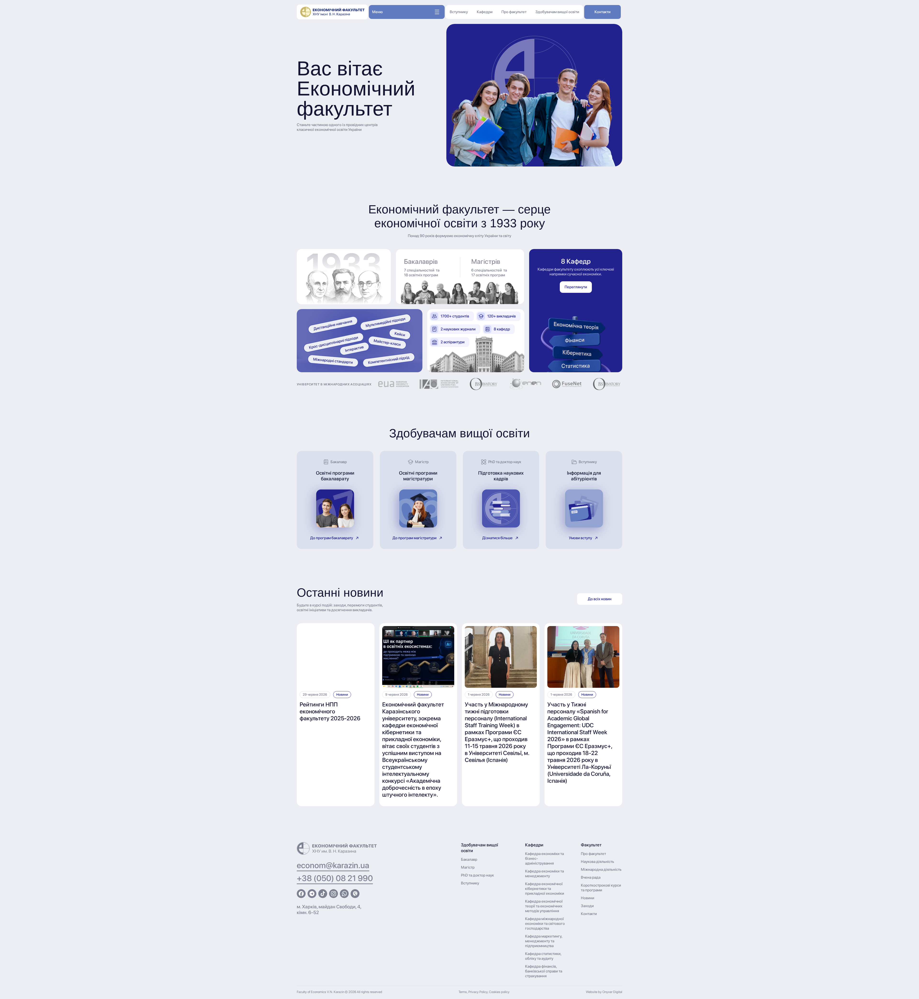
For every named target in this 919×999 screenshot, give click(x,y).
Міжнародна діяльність (601, 869)
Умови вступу (580, 538)
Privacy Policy (478, 992)
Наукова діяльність (597, 861)
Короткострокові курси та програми (601, 887)
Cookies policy (499, 992)
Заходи (587, 906)
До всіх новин (599, 599)
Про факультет (514, 12)
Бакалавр (469, 859)
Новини (342, 694)
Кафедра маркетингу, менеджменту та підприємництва (543, 941)
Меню (377, 12)
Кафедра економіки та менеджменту (544, 873)
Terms (463, 992)
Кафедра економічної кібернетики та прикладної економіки (544, 889)
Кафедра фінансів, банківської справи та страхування (543, 971)
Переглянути (576, 287)
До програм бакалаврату (331, 538)
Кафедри (485, 12)
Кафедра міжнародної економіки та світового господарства (545, 923)
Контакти (602, 12)
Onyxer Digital (612, 992)
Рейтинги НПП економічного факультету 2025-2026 (330, 711)
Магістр (468, 867)
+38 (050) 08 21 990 (335, 878)
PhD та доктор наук (477, 875)
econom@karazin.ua (333, 865)
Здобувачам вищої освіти (557, 12)
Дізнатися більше (497, 538)
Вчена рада (590, 877)
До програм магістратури (414, 538)
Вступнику (459, 12)
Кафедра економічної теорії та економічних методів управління (544, 906)
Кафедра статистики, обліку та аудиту (543, 956)
